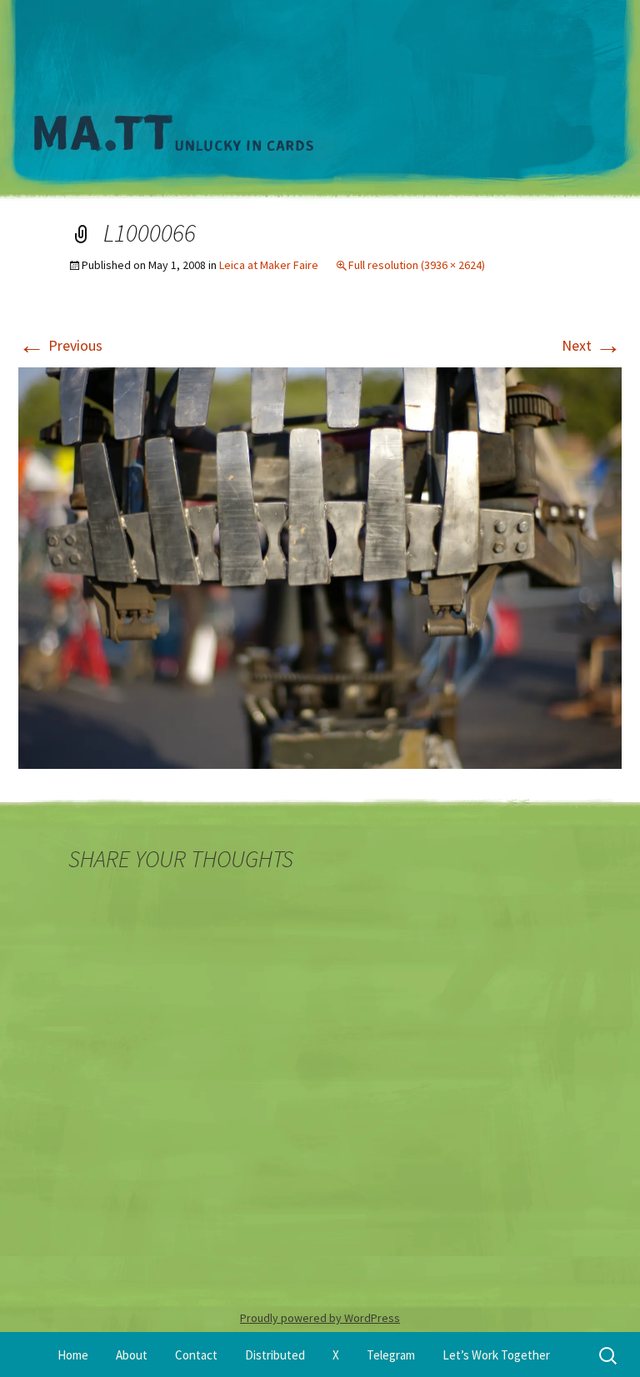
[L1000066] (320, 566)
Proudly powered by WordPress (320, 1317)
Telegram (391, 1355)
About (132, 1355)
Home (73, 1355)
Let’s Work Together (496, 1355)
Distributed (275, 1355)
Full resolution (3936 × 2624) (416, 264)
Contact (196, 1355)
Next (592, 345)
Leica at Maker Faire (268, 264)
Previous (60, 345)
